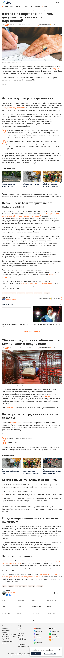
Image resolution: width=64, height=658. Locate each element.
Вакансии (21, 631)
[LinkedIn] (7, 595)
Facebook (39, 640)
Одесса (19, 613)
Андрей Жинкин (11, 299)
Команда (21, 642)
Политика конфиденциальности (9, 633)
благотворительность (9, 293)
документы (21, 293)
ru (57, 2)
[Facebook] (10, 595)
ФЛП (4, 586)
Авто (3, 600)
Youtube (38, 628)
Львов (19, 606)
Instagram (39, 637)
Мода (49, 606)
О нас (20, 628)
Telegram (39, 631)
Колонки (37, 6)
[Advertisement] (30, 89)
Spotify (54, 634)
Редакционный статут (9, 636)
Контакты (21, 633)
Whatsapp (39, 642)
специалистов (15, 423)
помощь (29, 293)
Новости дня (6, 613)
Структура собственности (22, 638)
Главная (4, 10)
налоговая (46, 396)
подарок (47, 293)
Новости (12, 6)
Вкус (33, 600)
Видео (45, 6)
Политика (35, 613)
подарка (56, 69)
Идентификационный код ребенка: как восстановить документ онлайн (52, 471)
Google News (55, 631)
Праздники (51, 613)
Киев (3, 606)
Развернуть (32, 620)
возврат (39, 586)
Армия (18, 6)
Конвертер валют (23, 646)
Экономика (25, 6)
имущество (38, 293)
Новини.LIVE (10, 408)
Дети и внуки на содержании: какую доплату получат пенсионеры (8, 185)
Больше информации (50, 653)
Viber (37, 634)
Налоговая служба (21, 586)
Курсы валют (22, 644)
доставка (31, 586)
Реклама (20, 635)
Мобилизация (36, 606)
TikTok (54, 628)
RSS (53, 640)
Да (36, 653)
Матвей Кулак (10, 592)
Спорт (31, 6)
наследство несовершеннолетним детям (36, 283)
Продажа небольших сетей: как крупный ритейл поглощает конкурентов (52, 184)
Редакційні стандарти (8, 639)
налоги (11, 586)
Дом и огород (51, 600)
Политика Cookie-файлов (7, 642)
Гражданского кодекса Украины (14, 108)
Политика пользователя (6, 629)
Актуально (20, 600)
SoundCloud (55, 637)
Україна (5, 6)
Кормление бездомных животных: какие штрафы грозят (31, 184)
